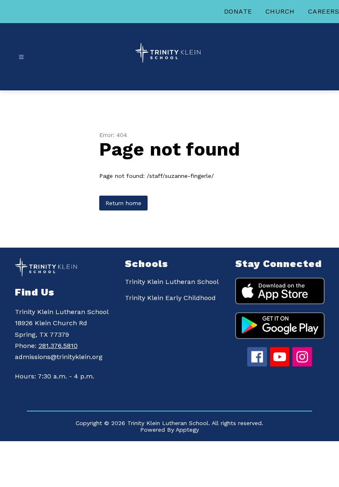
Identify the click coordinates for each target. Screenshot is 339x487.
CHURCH (280, 11)
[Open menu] (21, 57)
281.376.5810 (58, 346)
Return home (123, 203)
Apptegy (187, 429)
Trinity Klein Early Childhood (170, 298)
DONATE (238, 11)
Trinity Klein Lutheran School (172, 282)
